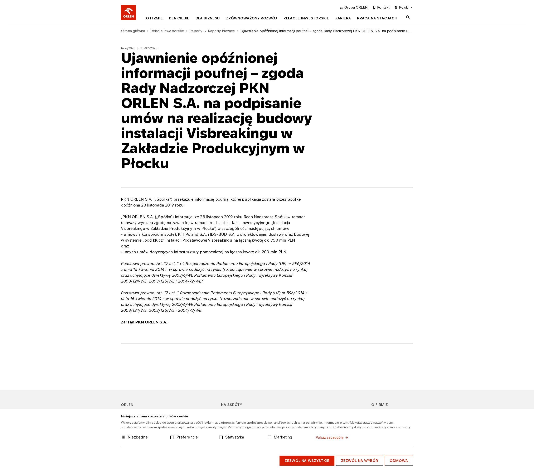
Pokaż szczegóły (330, 437)
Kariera (343, 18)
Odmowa (399, 461)
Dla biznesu (208, 18)
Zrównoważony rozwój (251, 18)
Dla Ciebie (179, 18)
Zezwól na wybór (359, 461)
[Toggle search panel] (408, 17)
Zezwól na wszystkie (307, 461)
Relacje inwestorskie (306, 18)
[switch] (173, 437)
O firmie (154, 18)
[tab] (154, 19)
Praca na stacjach (377, 18)
